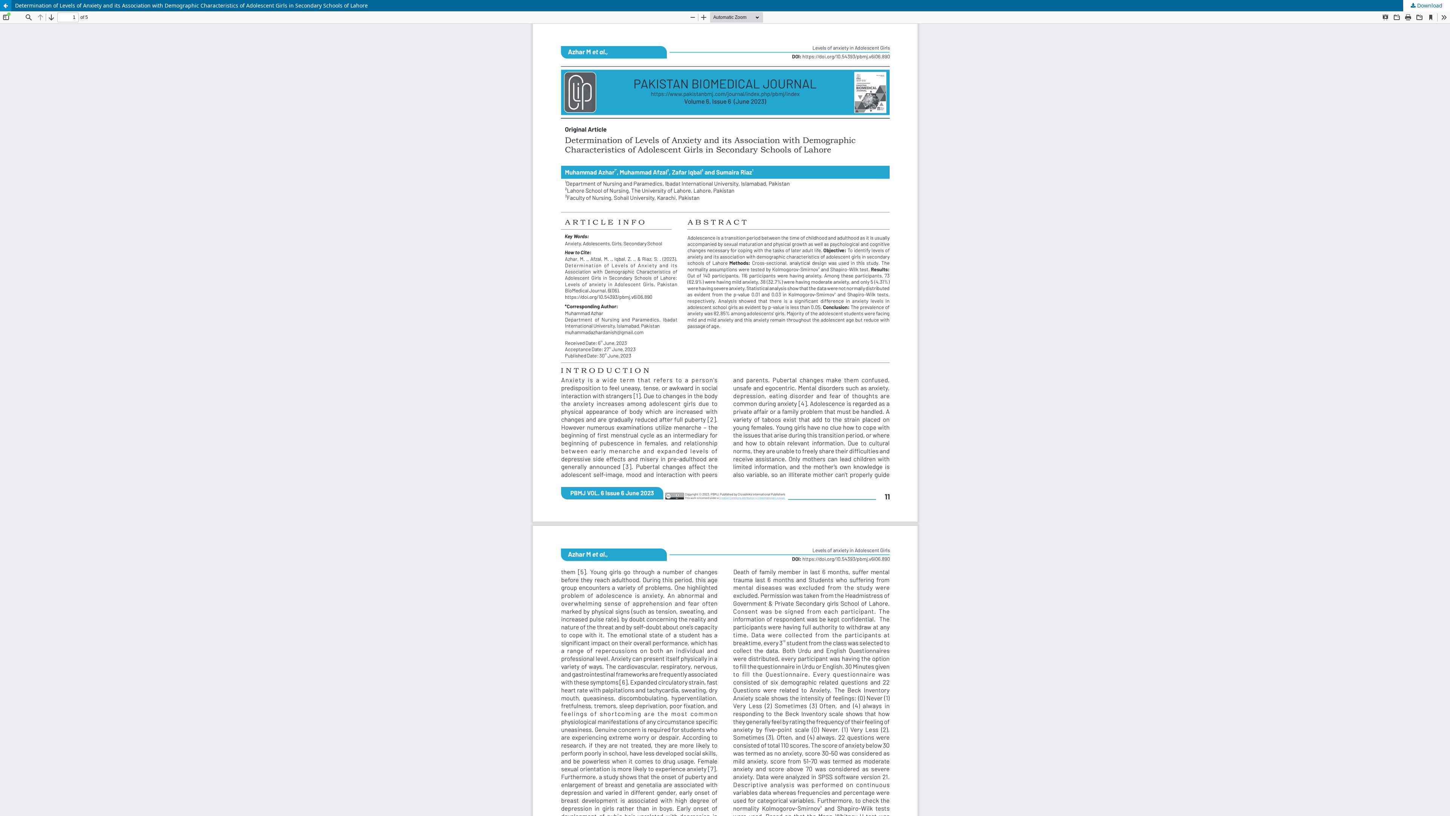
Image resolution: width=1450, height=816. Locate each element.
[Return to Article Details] (5, 5)
